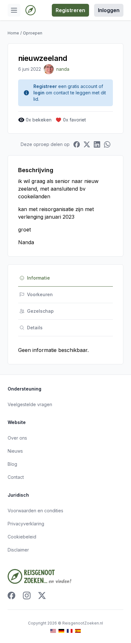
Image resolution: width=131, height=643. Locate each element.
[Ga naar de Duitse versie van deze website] (61, 631)
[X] (42, 595)
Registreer (45, 86)
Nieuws (15, 451)
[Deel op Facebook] (76, 144)
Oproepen (32, 33)
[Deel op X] (87, 144)
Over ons (17, 438)
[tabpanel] (65, 350)
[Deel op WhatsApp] (107, 144)
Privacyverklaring (26, 523)
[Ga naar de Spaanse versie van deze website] (78, 631)
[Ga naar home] (30, 10)
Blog (12, 464)
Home (13, 33)
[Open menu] (14, 10)
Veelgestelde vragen (30, 404)
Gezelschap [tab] (40, 311)
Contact (16, 477)
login (39, 92)
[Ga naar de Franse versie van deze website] (69, 631)
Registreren (70, 10)
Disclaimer (18, 549)
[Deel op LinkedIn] (97, 144)
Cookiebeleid (22, 536)
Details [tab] (35, 327)
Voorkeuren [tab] (40, 294)
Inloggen (109, 10)
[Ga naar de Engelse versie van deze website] (53, 631)
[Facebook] (11, 595)
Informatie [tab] (38, 278)
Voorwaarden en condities (35, 510)
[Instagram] (27, 595)
